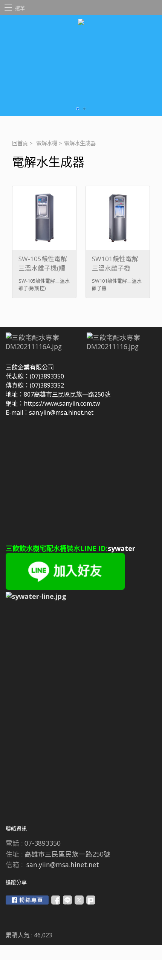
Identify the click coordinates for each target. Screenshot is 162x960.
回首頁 (20, 143)
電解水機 (46, 143)
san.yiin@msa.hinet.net (62, 864)
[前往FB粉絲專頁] (27, 900)
